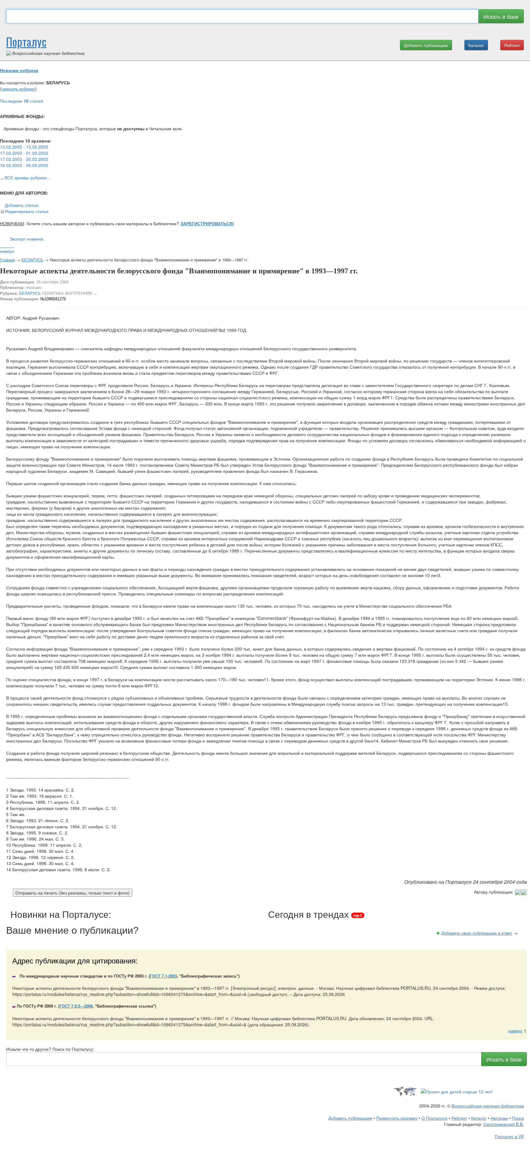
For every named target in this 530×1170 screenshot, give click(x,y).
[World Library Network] (405, 1091)
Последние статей (21, 101)
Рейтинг (512, 45)
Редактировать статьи (26, 211)
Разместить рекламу (396, 1118)
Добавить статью (22, 205)
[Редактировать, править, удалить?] (521, 892)
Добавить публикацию (426, 45)
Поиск (518, 1118)
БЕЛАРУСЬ (32, 260)
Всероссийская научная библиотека (487, 1106)
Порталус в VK (509, 1136)
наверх (7, 251)
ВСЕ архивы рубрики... (27, 177)
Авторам (499, 1118)
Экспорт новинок (26, 239)
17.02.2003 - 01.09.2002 (24, 153)
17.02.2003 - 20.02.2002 (24, 159)
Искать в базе (501, 16)
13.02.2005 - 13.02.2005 (24, 147)
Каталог (476, 45)
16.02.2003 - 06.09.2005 (24, 165)
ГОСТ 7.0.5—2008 (76, 1006)
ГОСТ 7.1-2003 (163, 976)
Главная (7, 260)
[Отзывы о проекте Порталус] (457, 1091)
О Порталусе (434, 1118)
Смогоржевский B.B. (503, 1124)
